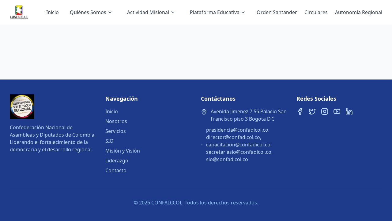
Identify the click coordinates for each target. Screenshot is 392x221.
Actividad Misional (148, 12)
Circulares (316, 12)
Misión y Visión (122, 150)
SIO (109, 141)
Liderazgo (116, 160)
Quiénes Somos (88, 12)
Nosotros (116, 121)
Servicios (115, 131)
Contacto (115, 170)
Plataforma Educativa (214, 12)
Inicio (52, 12)
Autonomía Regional (358, 12)
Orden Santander (277, 12)
